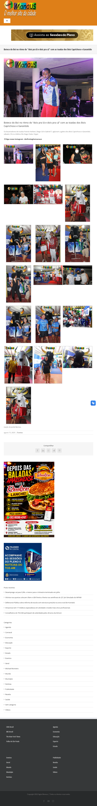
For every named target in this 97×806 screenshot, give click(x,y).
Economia (9, 637)
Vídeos (7, 710)
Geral (7, 663)
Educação (9, 643)
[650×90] (52, 30)
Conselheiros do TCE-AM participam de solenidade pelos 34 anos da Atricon (33, 613)
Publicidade (9, 689)
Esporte (8, 648)
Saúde (7, 699)
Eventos (20, 433)
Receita (8, 694)
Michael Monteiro (12, 668)
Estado (7, 653)
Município (9, 679)
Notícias (8, 684)
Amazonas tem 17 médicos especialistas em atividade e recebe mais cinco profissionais (37, 608)
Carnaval (8, 632)
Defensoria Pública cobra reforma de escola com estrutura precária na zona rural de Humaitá (40, 602)
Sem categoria (10, 705)
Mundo (8, 674)
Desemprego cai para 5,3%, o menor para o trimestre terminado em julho (32, 592)
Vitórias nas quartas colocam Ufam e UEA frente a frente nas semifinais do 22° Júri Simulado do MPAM (43, 597)
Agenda (8, 627)
